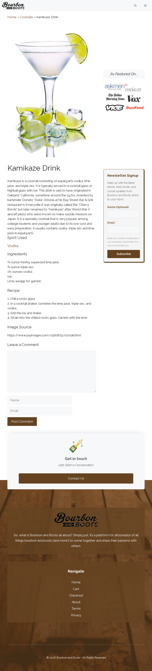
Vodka (12, 246)
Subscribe (124, 254)
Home (11, 17)
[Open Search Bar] (135, 5)
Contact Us (76, 478)
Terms (76, 608)
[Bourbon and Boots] (13, 5)
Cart (76, 589)
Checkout (76, 595)
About (76, 602)
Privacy (76, 615)
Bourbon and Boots (44, 535)
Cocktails (26, 17)
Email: (112, 222)
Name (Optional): (118, 207)
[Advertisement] (124, 43)
